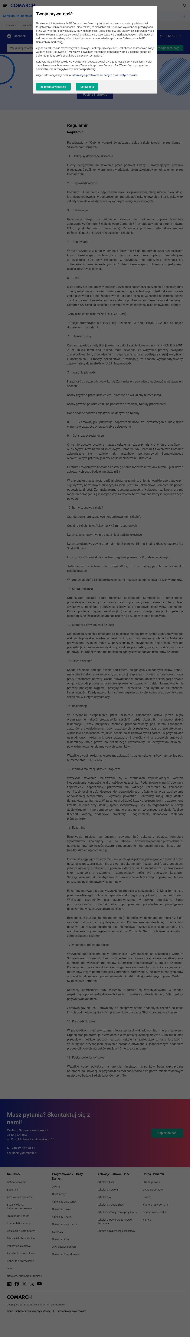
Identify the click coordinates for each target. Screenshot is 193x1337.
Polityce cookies (128, 75)
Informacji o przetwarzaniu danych (92, 75)
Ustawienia (87, 86)
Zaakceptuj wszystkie (53, 86)
